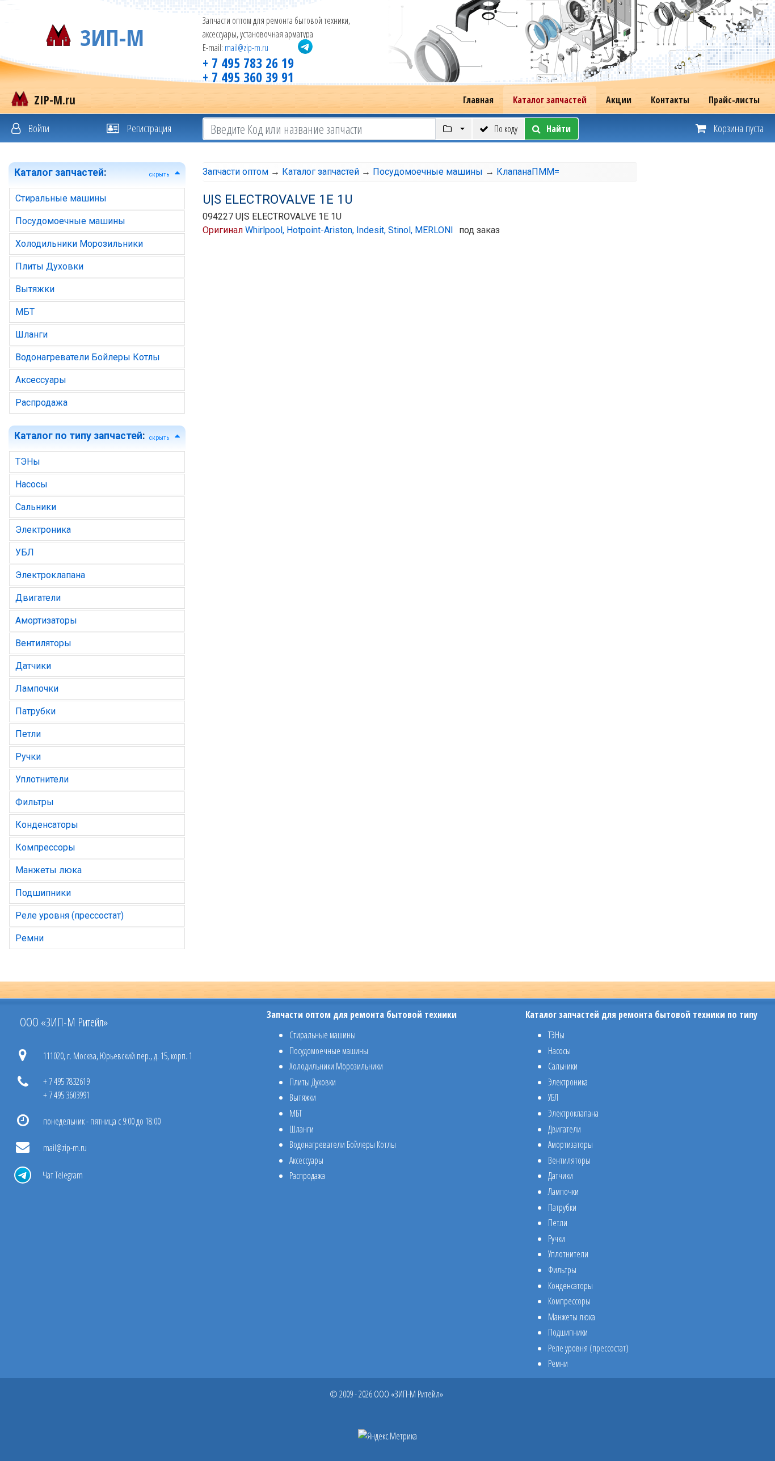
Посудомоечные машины (70, 221)
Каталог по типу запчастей (78, 435)
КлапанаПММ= (527, 171)
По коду (505, 129)
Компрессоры (45, 847)
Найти (558, 129)
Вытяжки (34, 289)
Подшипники (43, 892)
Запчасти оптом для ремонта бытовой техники (362, 1014)
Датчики (33, 665)
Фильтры (34, 802)
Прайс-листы (734, 100)
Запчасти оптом (235, 171)
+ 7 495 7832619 (66, 1081)
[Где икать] (453, 129)
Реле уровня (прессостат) (69, 915)
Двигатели (38, 597)
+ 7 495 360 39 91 (248, 77)
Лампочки (36, 688)
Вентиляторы (43, 643)
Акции (618, 100)
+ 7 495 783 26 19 (248, 62)
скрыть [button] (159, 174)
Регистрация (148, 128)
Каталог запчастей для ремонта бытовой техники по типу (641, 1014)
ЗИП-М (112, 35)
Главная (478, 100)
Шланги (31, 334)
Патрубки (35, 711)
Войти (37, 128)
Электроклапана (50, 575)
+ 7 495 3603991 (66, 1095)
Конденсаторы (46, 824)
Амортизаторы (46, 620)
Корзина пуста (737, 128)
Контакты (670, 100)
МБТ (25, 311)
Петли (28, 734)
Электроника (43, 529)
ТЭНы (27, 461)
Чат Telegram (63, 1175)
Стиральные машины (61, 198)
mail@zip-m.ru (246, 47)
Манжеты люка (48, 870)
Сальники (35, 507)
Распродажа (41, 402)
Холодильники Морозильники (79, 243)
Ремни (29, 938)
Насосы (31, 484)
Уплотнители (42, 779)
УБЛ (24, 552)
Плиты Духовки (49, 266)
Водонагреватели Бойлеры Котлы (87, 357)
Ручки (28, 756)
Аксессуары (40, 379)
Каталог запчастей (550, 100)
